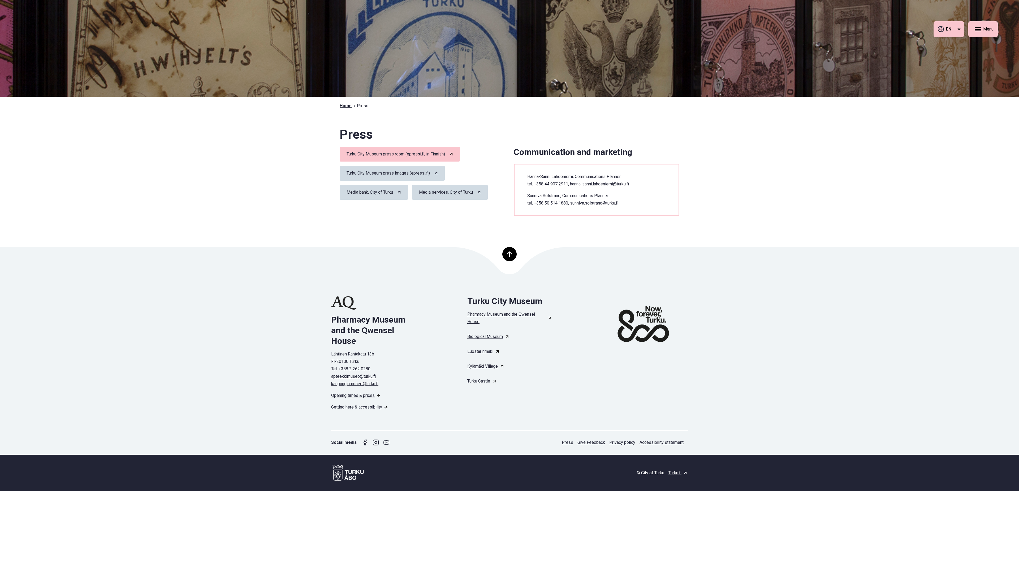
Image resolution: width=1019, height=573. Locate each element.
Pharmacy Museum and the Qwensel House (501, 318)
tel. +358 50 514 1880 (547, 203)
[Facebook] (365, 442)
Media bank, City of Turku (370, 192)
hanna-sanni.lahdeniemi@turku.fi (599, 183)
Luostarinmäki (480, 351)
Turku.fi (674, 472)
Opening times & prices (353, 395)
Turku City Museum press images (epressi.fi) (388, 173)
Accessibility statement (662, 442)
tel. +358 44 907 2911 (547, 183)
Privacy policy (622, 442)
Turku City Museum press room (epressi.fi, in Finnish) (396, 154)
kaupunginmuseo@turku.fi (354, 383)
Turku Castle (478, 381)
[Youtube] (386, 442)
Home (346, 105)
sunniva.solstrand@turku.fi (594, 203)
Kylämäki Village (482, 366)
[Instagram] (375, 442)
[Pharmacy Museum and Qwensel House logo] (373, 303)
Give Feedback (591, 442)
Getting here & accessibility (356, 407)
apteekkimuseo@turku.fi (353, 376)
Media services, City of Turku (446, 192)
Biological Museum (485, 336)
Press (567, 442)
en (948, 29)
